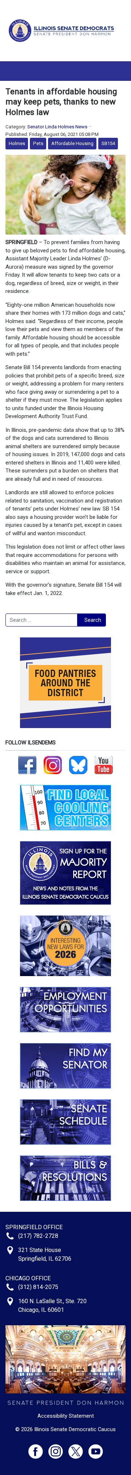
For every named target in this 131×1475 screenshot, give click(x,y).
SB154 (108, 143)
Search (92, 620)
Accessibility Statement (65, 1416)
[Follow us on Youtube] (95, 1448)
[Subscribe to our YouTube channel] (103, 764)
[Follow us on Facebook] (27, 764)
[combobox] (41, 620)
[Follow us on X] (78, 1448)
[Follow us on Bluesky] (78, 764)
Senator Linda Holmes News (57, 126)
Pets (38, 143)
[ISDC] (62, 30)
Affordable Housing (72, 143)
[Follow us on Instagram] (53, 764)
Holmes (17, 143)
